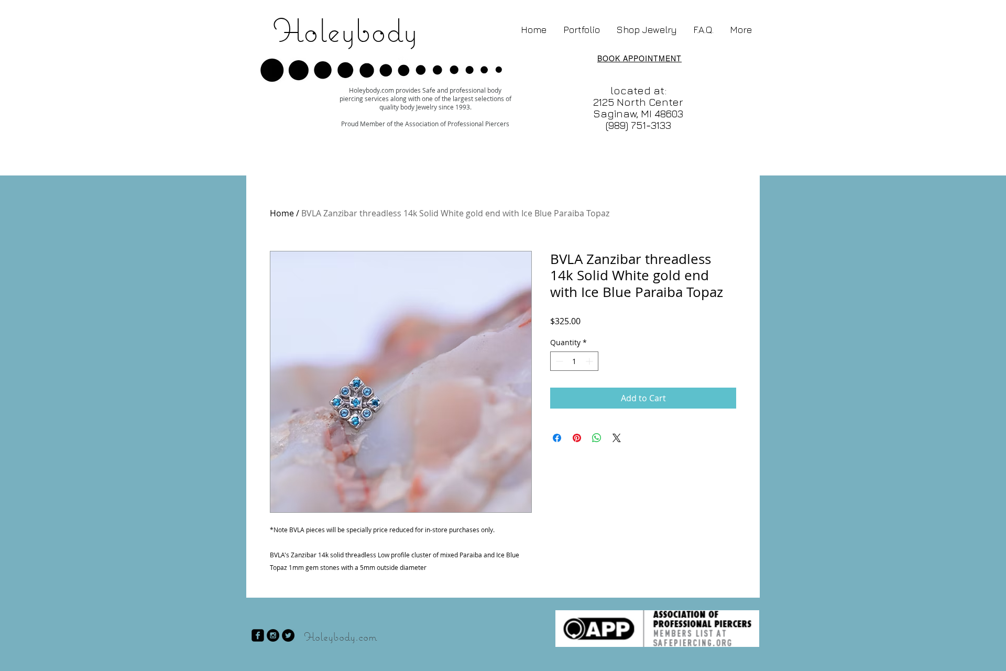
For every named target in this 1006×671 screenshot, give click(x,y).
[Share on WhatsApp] (597, 438)
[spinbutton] (574, 361)
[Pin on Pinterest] (577, 438)
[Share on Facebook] (557, 438)
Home (282, 213)
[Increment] (590, 361)
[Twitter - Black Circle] (288, 635)
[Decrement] (558, 361)
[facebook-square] (258, 635)
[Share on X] (616, 438)
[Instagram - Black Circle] (273, 635)
